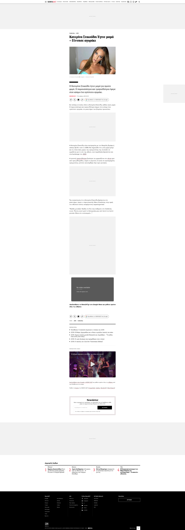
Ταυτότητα (71, 500)
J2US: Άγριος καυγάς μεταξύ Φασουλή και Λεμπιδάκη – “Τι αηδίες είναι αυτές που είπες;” (92, 336)
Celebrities (72, 33)
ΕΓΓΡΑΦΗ (129, 499)
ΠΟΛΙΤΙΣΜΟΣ (99, 1)
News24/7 (96, 498)
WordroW (103, 388)
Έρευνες (46, 515)
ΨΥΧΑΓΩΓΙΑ (107, 1)
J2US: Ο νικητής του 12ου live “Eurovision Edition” (87, 342)
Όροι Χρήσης (72, 502)
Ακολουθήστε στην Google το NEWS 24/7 (80, 382)
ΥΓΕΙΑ (113, 1)
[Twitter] (74, 99)
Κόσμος (46, 502)
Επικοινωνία (71, 507)
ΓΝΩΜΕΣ (85, 1)
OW (95, 507)
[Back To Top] (138, 528)
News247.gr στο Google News (92, 304)
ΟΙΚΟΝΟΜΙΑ (72, 1)
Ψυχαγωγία (47, 511)
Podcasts (59, 502)
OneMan (95, 502)
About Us (71, 498)
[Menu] (46, 2)
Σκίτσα (58, 500)
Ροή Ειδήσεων (60, 498)
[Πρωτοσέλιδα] (128, 2)
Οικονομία (47, 507)
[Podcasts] (133, 2)
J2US (77, 33)
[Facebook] (70, 99)
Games (77, 388)
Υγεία (46, 513)
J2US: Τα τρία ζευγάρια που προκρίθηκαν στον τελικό (87, 339)
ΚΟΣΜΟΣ (79, 1)
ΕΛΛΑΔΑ (59, 1)
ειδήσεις (78, 306)
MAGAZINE (92, 1)
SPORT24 (96, 500)
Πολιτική (46, 500)
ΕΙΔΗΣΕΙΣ (123, 1)
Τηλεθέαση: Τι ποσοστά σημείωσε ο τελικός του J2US (87, 330)
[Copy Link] (82, 99)
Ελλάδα (46, 498)
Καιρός (118, 1)
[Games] (136, 2)
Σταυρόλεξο (91, 388)
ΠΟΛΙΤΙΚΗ (65, 1)
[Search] (139, 2)
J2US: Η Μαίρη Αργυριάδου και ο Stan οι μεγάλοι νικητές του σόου (92, 332)
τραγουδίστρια (82, 158)
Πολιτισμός (47, 509)
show (110, 158)
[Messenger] (78, 99)
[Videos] (131, 2)
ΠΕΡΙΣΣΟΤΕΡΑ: (73, 327)
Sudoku (98, 388)
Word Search (111, 388)
